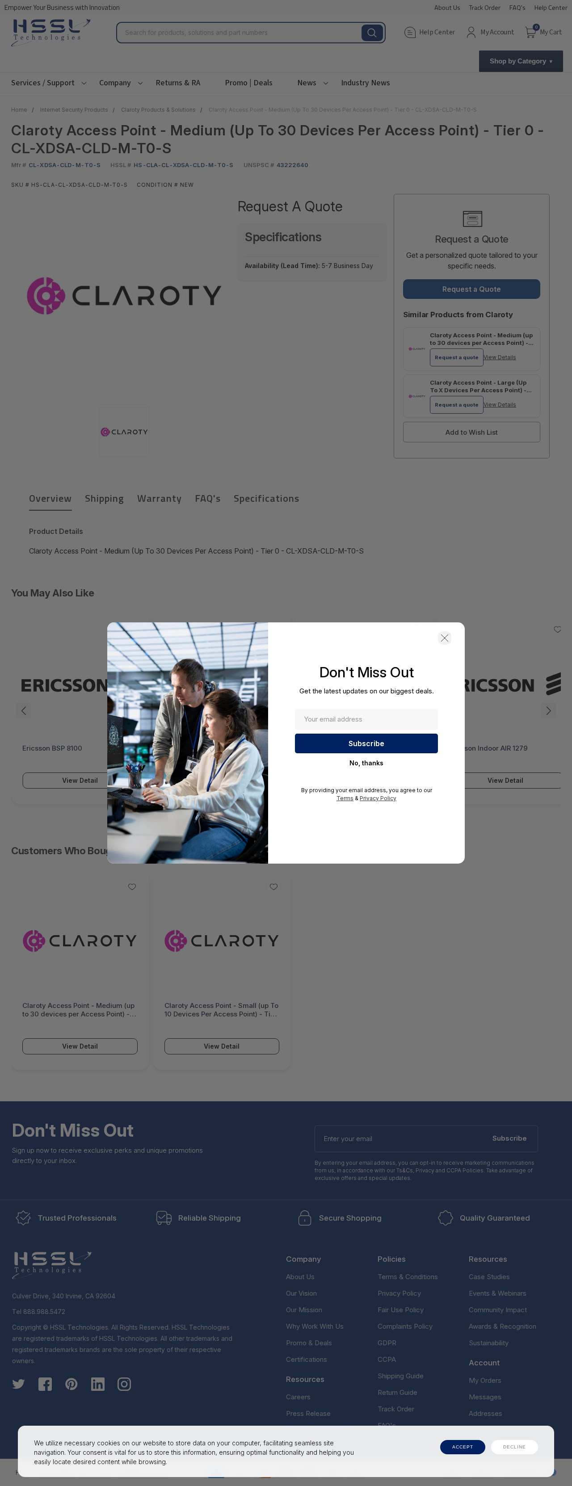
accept (462, 1446)
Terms (344, 798)
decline (514, 1446)
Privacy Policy (378, 798)
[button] (444, 638)
